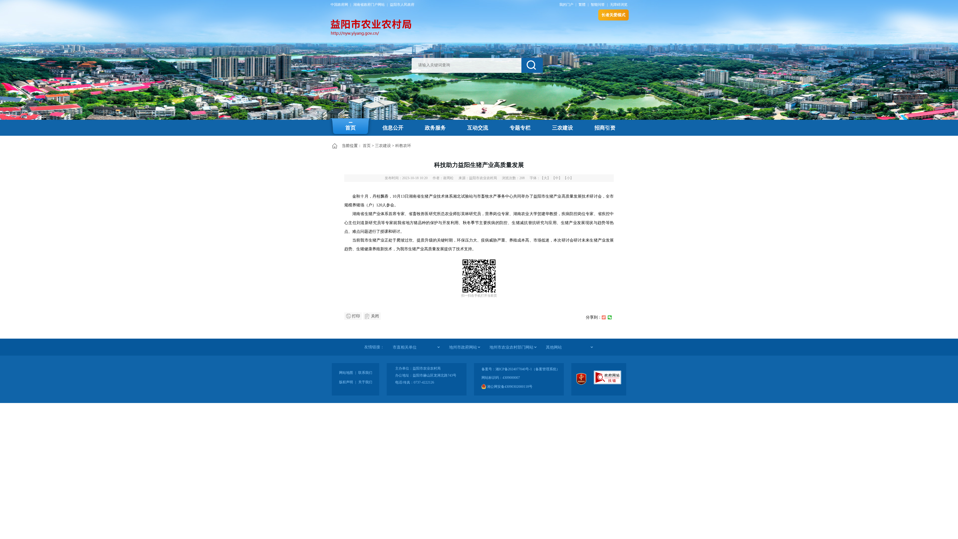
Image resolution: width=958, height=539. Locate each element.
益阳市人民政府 (402, 4)
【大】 (545, 178)
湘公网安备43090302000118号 (509, 387)
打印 (356, 316)
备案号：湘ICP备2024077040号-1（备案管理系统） (520, 369)
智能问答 (598, 4)
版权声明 (346, 382)
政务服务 (435, 128)
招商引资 (605, 128)
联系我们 (365, 373)
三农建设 (562, 128)
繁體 (582, 4)
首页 (350, 128)
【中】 (557, 178)
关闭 (375, 316)
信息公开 (392, 128)
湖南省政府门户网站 (369, 4)
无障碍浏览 (618, 4)
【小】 (568, 178)
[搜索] (532, 65)
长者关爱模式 (613, 15)
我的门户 (566, 4)
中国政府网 (339, 4)
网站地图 (346, 373)
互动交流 (477, 128)
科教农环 (403, 145)
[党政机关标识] (581, 384)
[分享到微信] (610, 317)
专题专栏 (520, 128)
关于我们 (365, 382)
